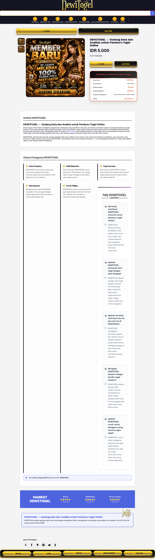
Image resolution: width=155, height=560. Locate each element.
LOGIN (46, 31)
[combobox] (75, 13)
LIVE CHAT (139, 554)
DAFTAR (108, 31)
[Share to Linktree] (37, 545)
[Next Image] (83, 68)
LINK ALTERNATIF (109, 554)
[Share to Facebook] (31, 545)
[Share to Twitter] (25, 545)
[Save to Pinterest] (43, 545)
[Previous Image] (27, 68)
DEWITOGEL (71, 131)
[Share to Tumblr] (55, 545)
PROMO (18, 553)
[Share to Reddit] (49, 545)
